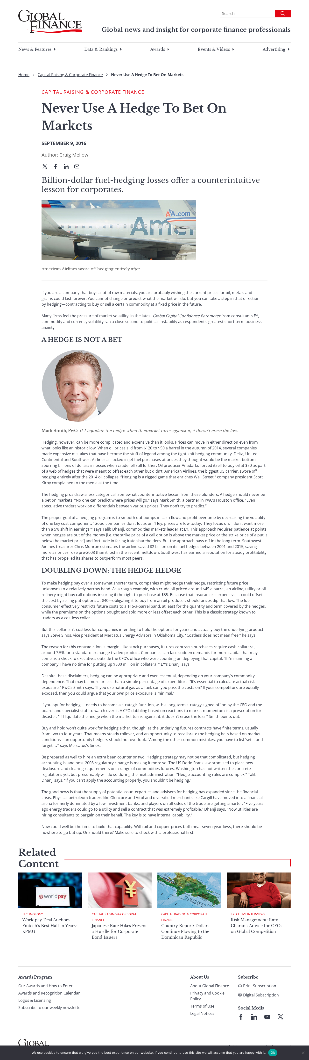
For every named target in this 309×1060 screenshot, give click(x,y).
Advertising (274, 49)
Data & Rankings (101, 49)
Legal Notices (202, 1013)
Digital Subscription (261, 995)
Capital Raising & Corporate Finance (70, 74)
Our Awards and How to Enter (45, 985)
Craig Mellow (73, 154)
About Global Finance (209, 985)
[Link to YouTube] (267, 1017)
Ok (273, 1052)
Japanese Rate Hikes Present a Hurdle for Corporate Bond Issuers (119, 931)
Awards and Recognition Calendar (49, 993)
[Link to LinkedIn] (254, 1017)
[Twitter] (47, 167)
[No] (303, 1052)
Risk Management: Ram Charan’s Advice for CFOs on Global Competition (256, 925)
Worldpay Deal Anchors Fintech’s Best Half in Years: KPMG (49, 925)
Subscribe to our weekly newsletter (50, 1007)
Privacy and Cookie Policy (207, 996)
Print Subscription (259, 985)
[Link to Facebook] (241, 1017)
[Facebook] (57, 167)
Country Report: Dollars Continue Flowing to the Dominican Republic (185, 931)
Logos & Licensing (34, 1000)
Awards (157, 49)
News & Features (34, 49)
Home (23, 74)
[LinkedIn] (68, 167)
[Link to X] (280, 1017)
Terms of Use (202, 1006)
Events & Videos (214, 49)
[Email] (78, 167)
